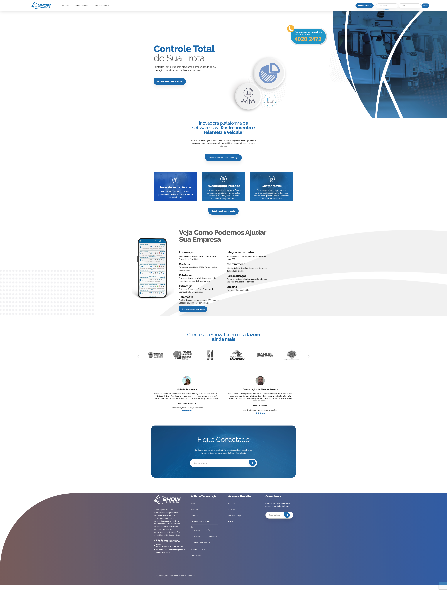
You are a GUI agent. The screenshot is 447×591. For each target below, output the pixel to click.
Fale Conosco (196, 555)
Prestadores (232, 521)
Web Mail (231, 503)
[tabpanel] (223, 64)
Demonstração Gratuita (200, 521)
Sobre (193, 503)
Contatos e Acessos (102, 5)
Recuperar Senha (382, 9)
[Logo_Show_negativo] (168, 499)
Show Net (232, 509)
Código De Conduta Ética (202, 530)
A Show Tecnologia (82, 5)
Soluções (65, 5)
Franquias (194, 515)
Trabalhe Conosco (198, 549)
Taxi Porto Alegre (234, 515)
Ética (193, 527)
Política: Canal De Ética (201, 542)
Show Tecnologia (160, 575)
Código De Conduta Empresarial (205, 536)
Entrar (425, 6)
